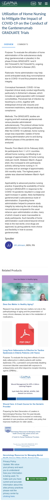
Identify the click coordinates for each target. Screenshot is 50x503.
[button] (39, 3)
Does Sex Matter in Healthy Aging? (18, 304)
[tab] (8, 44)
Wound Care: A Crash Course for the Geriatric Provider (23, 405)
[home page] (9, 3)
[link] (33, 3)
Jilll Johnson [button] (19, 245)
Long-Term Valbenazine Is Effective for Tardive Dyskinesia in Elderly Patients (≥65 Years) (23, 351)
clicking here (9, 496)
